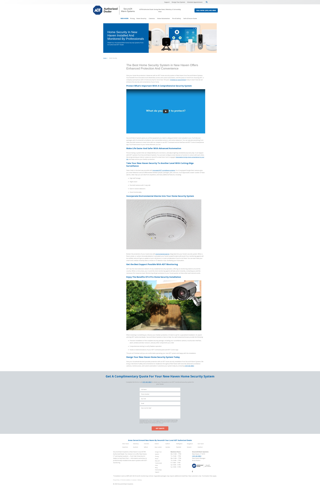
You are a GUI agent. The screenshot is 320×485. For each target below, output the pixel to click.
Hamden (167, 447)
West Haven (125, 443)
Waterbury (136, 443)
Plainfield (178, 447)
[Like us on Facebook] (192, 472)
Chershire (146, 443)
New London (158, 447)
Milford (146, 447)
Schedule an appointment (178, 80)
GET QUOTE (160, 428)
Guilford (167, 443)
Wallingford (179, 443)
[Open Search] (207, 2)
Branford (135, 447)
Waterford (125, 447)
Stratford (200, 447)
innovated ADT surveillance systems (163, 170)
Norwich (189, 447)
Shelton (157, 443)
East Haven (201, 443)
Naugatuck (190, 443)
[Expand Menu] (147, 18)
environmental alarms (162, 254)
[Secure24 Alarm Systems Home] (114, 10)
